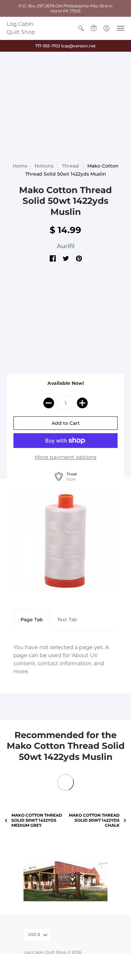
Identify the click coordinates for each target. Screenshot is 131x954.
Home (20, 166)
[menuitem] (81, 28)
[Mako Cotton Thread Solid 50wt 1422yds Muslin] (65, 541)
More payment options (65, 457)
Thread (70, 166)
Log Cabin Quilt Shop (21, 28)
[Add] (82, 403)
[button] (81, 28)
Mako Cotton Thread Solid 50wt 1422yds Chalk (94, 820)
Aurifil (66, 246)
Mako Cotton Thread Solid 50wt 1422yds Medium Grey (36, 820)
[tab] (31, 620)
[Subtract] (48, 403)
